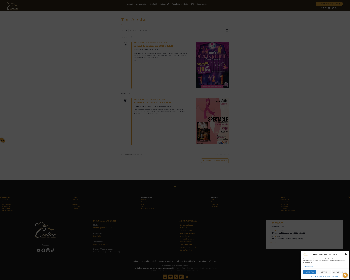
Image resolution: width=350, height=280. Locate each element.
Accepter (310, 272)
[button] (346, 254)
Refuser (324, 272)
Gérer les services (308, 266)
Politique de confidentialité (330, 276)
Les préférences (339, 272)
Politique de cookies (316, 276)
